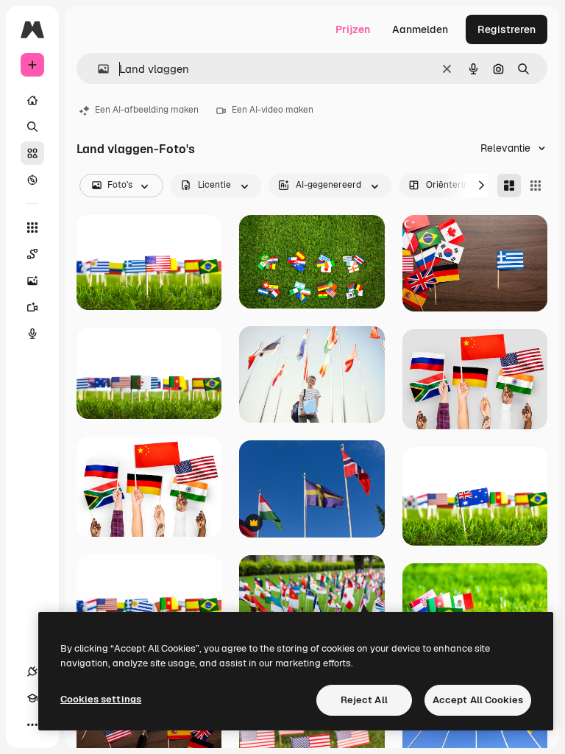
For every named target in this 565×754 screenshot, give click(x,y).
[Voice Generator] (32, 333)
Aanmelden (420, 29)
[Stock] (32, 153)
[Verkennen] (32, 179)
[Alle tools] (32, 227)
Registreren (506, 29)
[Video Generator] (32, 307)
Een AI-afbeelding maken (147, 110)
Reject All (364, 700)
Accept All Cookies (478, 700)
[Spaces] (32, 254)
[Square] (535, 185)
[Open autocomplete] (97, 68)
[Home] (32, 100)
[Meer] (32, 724)
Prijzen (352, 29)
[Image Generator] (32, 280)
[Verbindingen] (32, 671)
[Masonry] (509, 185)
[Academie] (32, 698)
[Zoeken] (32, 126)
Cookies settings (100, 699)
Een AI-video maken (272, 110)
